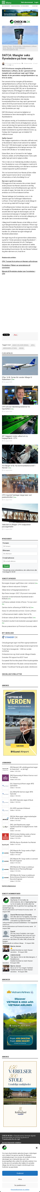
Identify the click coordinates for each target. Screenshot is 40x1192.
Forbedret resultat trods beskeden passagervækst (19, 621)
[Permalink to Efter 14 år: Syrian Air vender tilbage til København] (20, 375)
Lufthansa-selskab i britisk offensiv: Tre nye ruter (19, 602)
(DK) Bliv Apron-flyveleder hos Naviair (23, 842)
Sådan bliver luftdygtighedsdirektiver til (15, 590)
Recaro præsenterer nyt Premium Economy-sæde (19, 626)
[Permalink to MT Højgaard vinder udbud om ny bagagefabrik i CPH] (20, 433)
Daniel (12, 931)
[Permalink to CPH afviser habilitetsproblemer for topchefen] (20, 404)
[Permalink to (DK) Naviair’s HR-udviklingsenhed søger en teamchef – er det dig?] (5, 772)
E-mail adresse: (8, 558)
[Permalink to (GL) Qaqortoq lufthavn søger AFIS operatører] (5, 789)
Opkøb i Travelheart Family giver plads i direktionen (19, 667)
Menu (8, 2)
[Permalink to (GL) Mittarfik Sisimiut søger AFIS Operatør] (5, 797)
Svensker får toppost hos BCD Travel (15, 657)
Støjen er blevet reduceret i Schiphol (14, 586)
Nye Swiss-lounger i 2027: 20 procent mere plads (19, 593)
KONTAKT (35, 6)
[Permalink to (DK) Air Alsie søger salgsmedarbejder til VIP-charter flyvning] (5, 822)
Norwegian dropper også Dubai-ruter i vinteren (18, 583)
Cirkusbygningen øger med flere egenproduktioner (19, 643)
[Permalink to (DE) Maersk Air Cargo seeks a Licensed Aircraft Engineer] (5, 864)
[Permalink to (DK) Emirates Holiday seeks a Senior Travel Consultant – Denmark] (5, 839)
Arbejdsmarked (28, 63)
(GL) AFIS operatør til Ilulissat (20, 808)
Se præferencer (20, 1185)
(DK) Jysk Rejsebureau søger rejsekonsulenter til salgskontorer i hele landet (23, 826)
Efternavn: (6, 550)
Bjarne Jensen (15, 946)
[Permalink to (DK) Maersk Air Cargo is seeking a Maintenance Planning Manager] (5, 872)
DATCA (32, 345)
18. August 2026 (22, 952)
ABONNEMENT (6, 6)
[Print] (10, 65)
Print (12, 65)
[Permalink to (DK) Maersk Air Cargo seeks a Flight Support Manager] (5, 856)
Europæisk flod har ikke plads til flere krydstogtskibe (20, 660)
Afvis (20, 1179)
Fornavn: (6, 543)
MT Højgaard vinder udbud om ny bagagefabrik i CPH (15, 437)
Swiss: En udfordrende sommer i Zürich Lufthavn (19, 611)
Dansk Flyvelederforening (20, 345)
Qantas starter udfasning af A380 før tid (16, 607)
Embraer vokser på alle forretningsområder (17, 617)
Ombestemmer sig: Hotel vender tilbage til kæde (19, 654)
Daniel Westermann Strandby (21, 915)
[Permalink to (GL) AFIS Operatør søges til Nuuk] (5, 805)
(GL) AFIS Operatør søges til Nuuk (21, 800)
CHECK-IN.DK (15, 898)
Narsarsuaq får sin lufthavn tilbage (13, 943)
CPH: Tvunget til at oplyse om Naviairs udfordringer (20, 261)
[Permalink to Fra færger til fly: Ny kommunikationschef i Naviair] (20, 463)
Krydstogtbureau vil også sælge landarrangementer (20, 646)
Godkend (20, 1173)
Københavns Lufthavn (10, 348)
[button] (37, 1148)
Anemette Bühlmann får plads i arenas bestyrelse (19, 664)
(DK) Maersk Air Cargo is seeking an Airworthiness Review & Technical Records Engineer (22, 877)
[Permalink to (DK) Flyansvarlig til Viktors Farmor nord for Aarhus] (5, 781)
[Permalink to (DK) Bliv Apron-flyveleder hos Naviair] (5, 847)
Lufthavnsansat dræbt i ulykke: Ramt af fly (17, 614)
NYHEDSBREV (25, 6)
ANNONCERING (15, 6)
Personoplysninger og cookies (20, 1189)
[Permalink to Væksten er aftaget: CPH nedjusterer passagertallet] (20, 522)
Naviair (21, 348)
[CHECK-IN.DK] (20, 22)
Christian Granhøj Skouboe (14, 63)
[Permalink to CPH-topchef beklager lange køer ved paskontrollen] (20, 492)
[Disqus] (20, 303)
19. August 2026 (29, 943)
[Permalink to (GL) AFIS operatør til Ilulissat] (5, 813)
